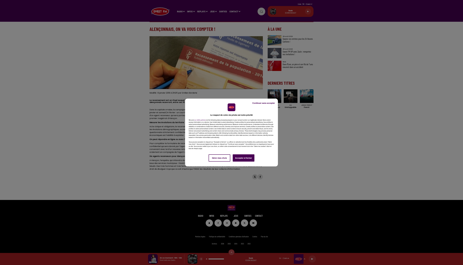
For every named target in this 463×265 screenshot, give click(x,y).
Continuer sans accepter (263, 103)
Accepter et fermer (243, 158)
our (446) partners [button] (200, 120)
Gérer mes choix (219, 158)
